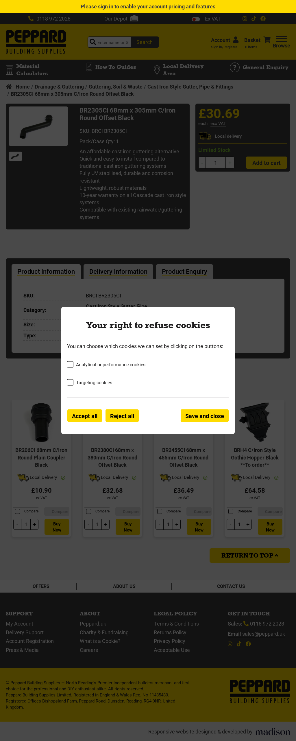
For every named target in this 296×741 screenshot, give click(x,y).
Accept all (84, 416)
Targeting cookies (94, 382)
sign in (105, 6)
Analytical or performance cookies (110, 364)
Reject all (122, 416)
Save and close (204, 416)
